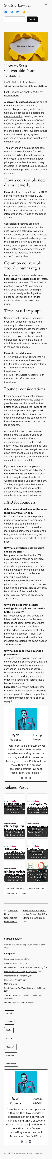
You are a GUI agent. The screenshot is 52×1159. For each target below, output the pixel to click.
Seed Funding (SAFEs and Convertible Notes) (26, 86)
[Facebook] (22, 778)
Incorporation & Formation (15, 976)
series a (25, 893)
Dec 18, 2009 (10, 82)
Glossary (10, 1047)
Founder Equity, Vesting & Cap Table (20, 971)
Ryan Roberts (29, 82)
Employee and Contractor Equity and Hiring (23, 967)
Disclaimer (11, 1063)
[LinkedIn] (30, 778)
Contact (10, 1038)
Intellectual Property (13, 980)
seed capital (11, 893)
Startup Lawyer (17, 5)
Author (9, 1021)
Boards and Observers (14, 959)
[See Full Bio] (40, 773)
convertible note (36, 888)
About (9, 1013)
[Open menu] (46, 5)
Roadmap (10, 1055)
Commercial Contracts (14, 963)
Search (32, 19)
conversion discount (15, 888)
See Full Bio (32, 772)
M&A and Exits (10, 984)
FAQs (8, 1030)
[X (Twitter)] (26, 778)
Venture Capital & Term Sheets (18, 1002)
